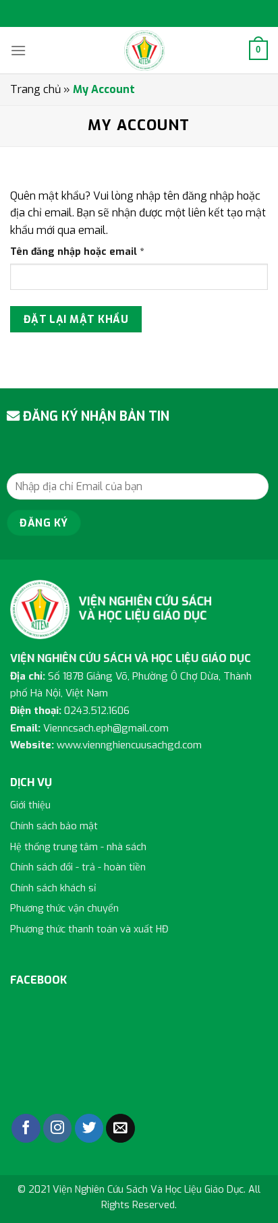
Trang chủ (35, 89)
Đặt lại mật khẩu (76, 319)
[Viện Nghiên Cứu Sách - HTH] (144, 50)
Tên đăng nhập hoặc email (88, 252)
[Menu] (18, 50)
